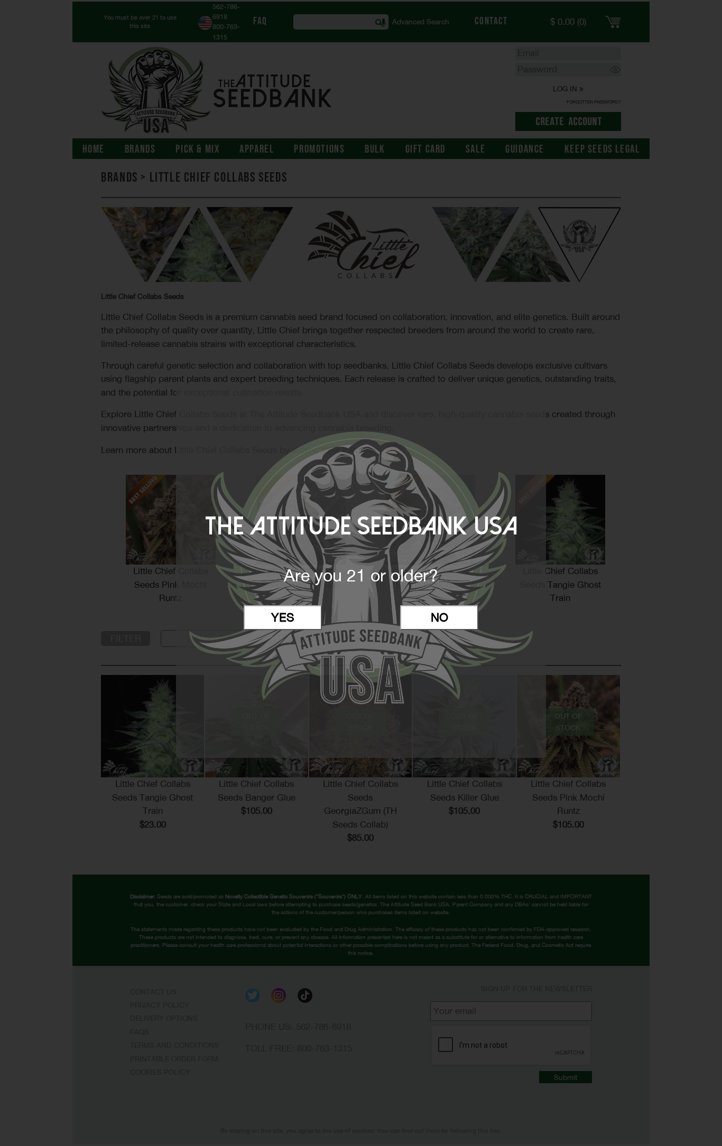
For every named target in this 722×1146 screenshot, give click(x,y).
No (439, 617)
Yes (282, 617)
